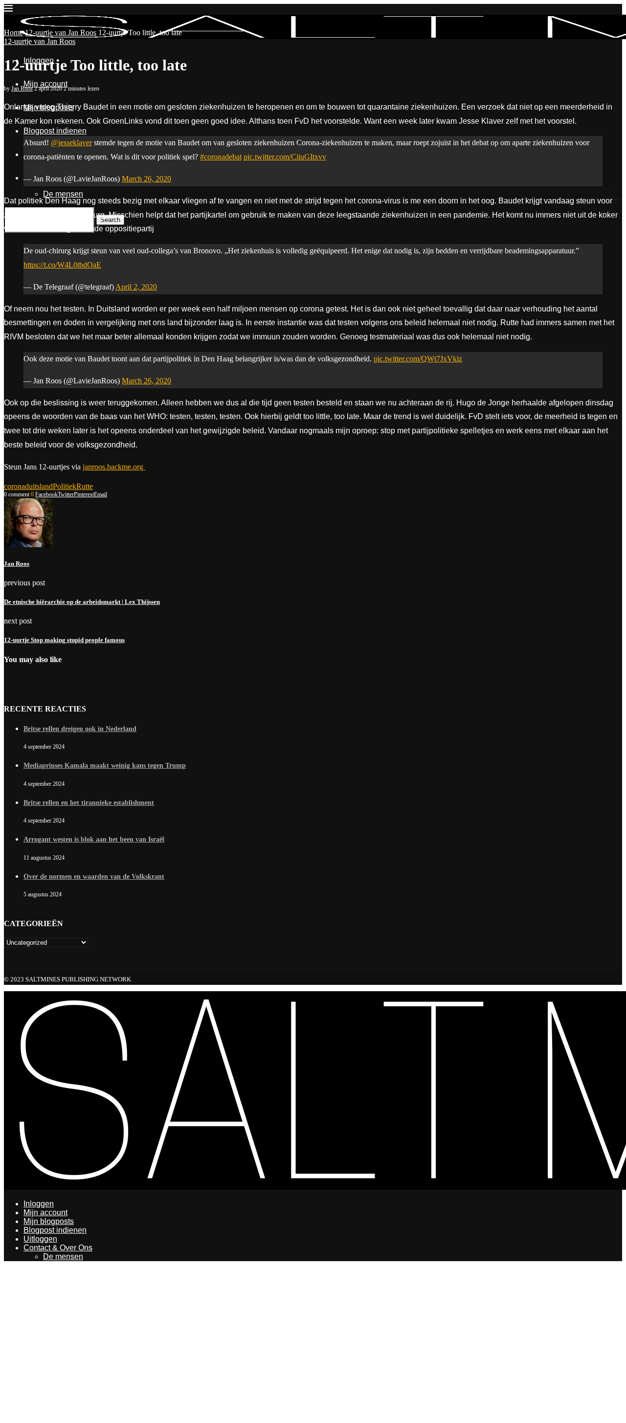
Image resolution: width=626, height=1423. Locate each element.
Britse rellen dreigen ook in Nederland (79, 729)
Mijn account (45, 84)
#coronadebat (221, 157)
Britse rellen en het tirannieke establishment (88, 802)
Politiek (64, 486)
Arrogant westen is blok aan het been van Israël (93, 839)
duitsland (39, 486)
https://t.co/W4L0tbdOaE (62, 265)
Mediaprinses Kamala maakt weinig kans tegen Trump (104, 765)
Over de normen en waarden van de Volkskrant (93, 876)
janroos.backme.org (114, 467)
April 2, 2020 (136, 287)
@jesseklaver (71, 142)
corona (14, 486)
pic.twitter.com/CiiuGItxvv (285, 157)
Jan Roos (22, 88)
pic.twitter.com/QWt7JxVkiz (418, 359)
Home (13, 32)
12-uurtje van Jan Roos (60, 32)
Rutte (84, 486)
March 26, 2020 (146, 179)
